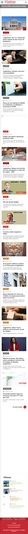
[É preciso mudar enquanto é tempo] (14, 226)
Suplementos (23, 518)
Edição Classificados (7, 519)
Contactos (15, 518)
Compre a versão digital (20, 519)
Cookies (14, 523)
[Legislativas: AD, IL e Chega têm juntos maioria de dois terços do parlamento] (14, 32)
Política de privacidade (14, 525)
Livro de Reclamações (14, 527)
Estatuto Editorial (7, 518)
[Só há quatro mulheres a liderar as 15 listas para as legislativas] (14, 256)
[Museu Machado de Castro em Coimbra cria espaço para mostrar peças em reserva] (14, 289)
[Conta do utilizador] (26, 2)
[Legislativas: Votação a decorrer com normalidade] (14, 65)
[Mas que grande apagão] (14, 195)
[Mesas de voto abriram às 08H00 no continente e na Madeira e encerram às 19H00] (14, 98)
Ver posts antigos (17, 407)
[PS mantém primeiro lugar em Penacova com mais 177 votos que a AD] (14, 387)
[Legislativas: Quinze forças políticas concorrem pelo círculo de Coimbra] (14, 320)
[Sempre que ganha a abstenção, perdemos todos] (14, 130)
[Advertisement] (14, 429)
